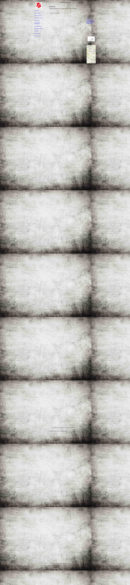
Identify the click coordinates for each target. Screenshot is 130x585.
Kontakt (36, 31)
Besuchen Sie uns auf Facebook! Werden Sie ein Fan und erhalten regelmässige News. (91, 22)
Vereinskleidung (38, 26)
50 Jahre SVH (37, 20)
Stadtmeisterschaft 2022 (37, 23)
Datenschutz (37, 33)
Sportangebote (37, 15)
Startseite (36, 10)
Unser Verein (37, 13)
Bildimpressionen (38, 28)
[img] (38, 5)
